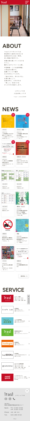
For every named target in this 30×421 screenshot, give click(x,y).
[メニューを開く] (27, 2)
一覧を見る (22, 276)
